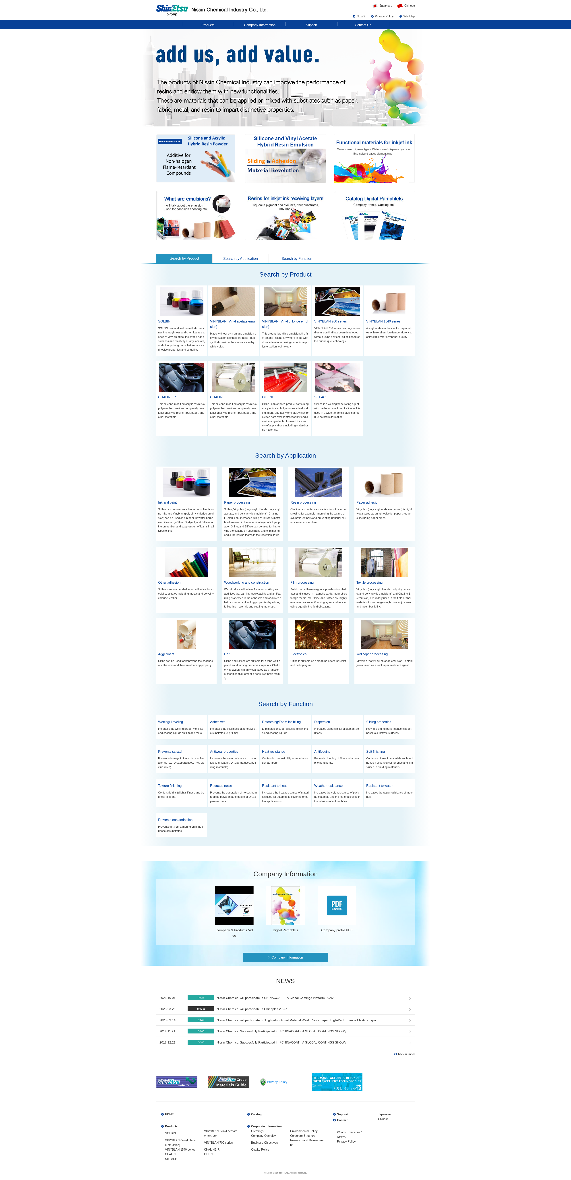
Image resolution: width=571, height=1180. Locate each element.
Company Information (287, 957)
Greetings (257, 1131)
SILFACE (171, 1159)
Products (171, 1126)
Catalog (256, 1114)
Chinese (409, 5)
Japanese (386, 5)
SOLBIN (170, 1133)
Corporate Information (266, 1126)
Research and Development (306, 1143)
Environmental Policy (304, 1131)
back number (406, 1054)
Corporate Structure (302, 1135)
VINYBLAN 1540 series (180, 1149)
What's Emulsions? (349, 1132)
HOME (169, 1114)
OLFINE (209, 1154)
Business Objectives (264, 1142)
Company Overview (263, 1135)
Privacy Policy (346, 1141)
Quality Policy (260, 1149)
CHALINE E (172, 1154)
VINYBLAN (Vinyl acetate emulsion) (220, 1133)
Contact (342, 1120)
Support (342, 1114)
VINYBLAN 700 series (218, 1142)
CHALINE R (211, 1149)
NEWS (341, 1137)
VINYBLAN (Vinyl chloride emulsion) (181, 1143)
